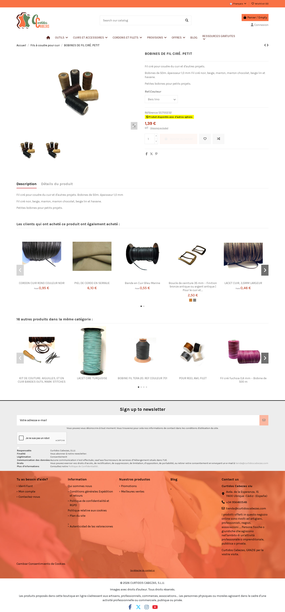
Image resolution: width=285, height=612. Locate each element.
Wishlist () (261, 3)
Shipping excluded (159, 128)
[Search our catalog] (186, 20)
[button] (90, 37)
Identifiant (25, 486)
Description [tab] (26, 184)
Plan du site (77, 515)
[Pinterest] (156, 154)
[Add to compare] (218, 139)
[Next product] (268, 45)
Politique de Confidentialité (83, 466)
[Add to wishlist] (205, 139)
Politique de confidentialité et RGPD (89, 503)
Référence (151, 112)
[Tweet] (151, 154)
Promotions (129, 486)
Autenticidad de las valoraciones (91, 526)
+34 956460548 (236, 502)
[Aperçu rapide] (46, 280)
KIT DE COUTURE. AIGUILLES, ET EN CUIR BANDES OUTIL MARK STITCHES (41, 380)
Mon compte (26, 491)
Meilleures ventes (132, 491)
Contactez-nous (29, 497)
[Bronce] (190, 300)
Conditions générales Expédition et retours (91, 493)
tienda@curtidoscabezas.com (251, 463)
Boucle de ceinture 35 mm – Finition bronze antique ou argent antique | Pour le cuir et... (193, 286)
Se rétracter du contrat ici (142, 570)
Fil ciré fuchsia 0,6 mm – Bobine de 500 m (243, 380)
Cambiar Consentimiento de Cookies (40, 564)
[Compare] (40, 280)
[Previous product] (265, 45)
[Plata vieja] (194, 300)
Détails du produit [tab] (57, 184)
